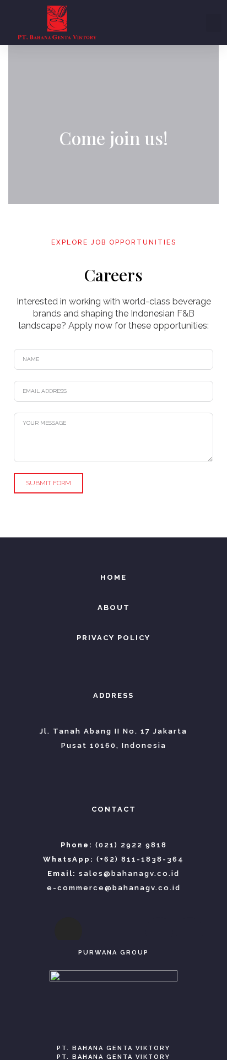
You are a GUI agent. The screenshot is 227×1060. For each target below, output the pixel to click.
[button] (213, 23)
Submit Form (48, 483)
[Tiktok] (98, 931)
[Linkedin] (129, 931)
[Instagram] (68, 931)
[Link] (189, 931)
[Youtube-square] (159, 931)
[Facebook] (38, 931)
